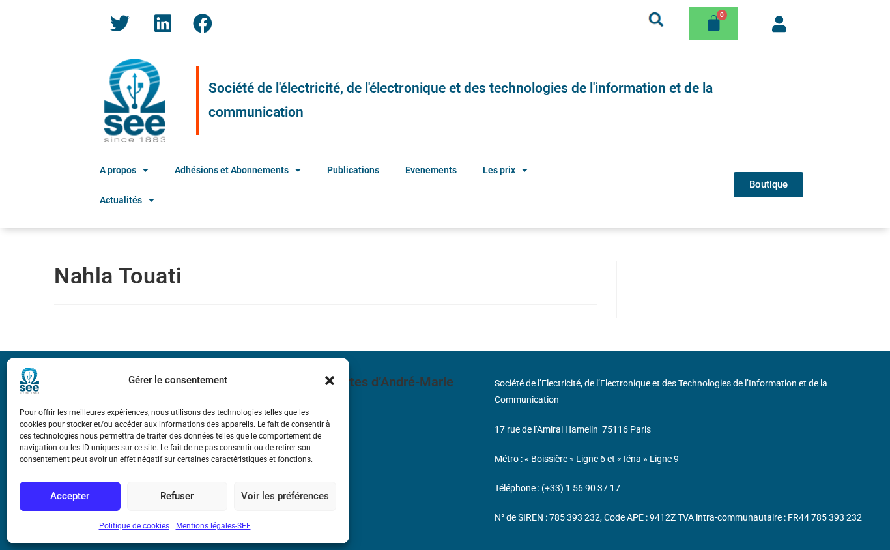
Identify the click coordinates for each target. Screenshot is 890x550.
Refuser (177, 496)
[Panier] (713, 23)
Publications (353, 170)
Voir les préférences (285, 496)
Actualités (121, 200)
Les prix (499, 170)
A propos (118, 170)
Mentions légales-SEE (213, 525)
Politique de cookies (134, 525)
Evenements (431, 170)
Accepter (69, 496)
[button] (329, 380)
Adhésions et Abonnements (232, 170)
